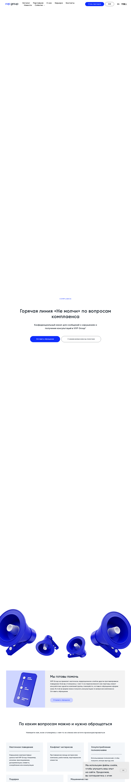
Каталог (26, 3)
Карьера (59, 3)
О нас (49, 3)
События (39, 5)
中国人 (124, 4)
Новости (28, 5)
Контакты (70, 3)
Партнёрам (38, 3)
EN (118, 4)
